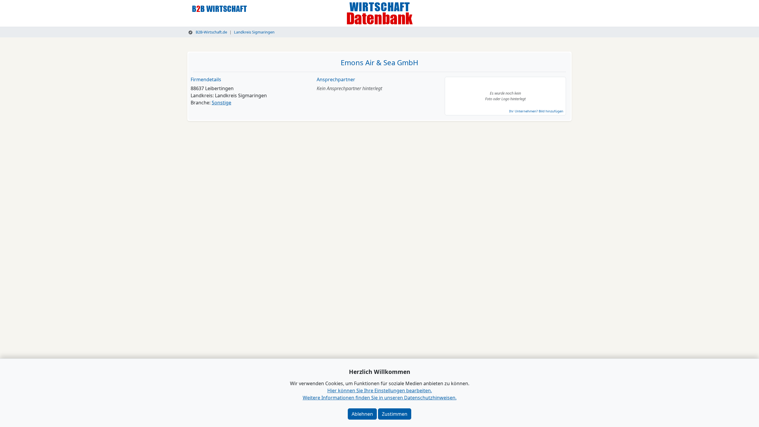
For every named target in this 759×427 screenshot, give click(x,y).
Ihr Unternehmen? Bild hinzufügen (536, 111)
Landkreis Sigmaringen (254, 32)
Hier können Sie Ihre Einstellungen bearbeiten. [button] (379, 390)
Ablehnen (362, 414)
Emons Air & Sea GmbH (379, 62)
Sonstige (221, 102)
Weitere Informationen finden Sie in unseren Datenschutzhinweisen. (380, 397)
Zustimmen (394, 414)
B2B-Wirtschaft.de (211, 32)
